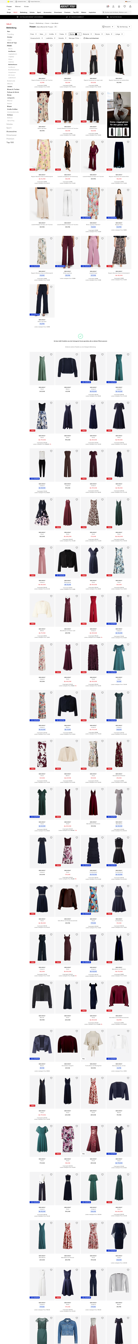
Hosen (47, 23)
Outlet (11, 1)
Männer (18, 6)
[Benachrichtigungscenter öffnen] (119, 6)
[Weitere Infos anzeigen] (42, 88)
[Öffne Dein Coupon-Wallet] (107, 6)
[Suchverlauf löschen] (130, 12)
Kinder (26, 6)
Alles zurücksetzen (92, 38)
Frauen (9, 6)
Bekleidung (39, 23)
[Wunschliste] (124, 6)
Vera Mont (54, 23)
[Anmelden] (113, 6)
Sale (41, 34)
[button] (108, 26)
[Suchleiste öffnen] (103, 12)
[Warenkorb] (130, 6)
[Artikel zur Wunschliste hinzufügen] (51, 45)
